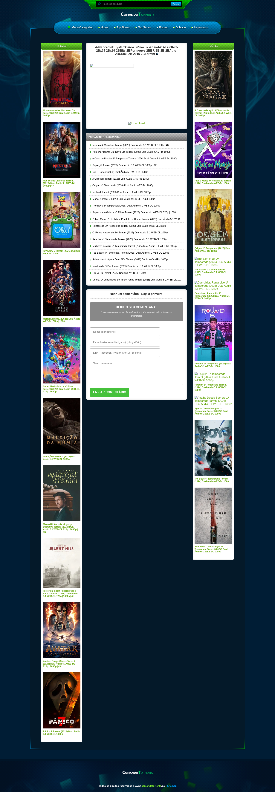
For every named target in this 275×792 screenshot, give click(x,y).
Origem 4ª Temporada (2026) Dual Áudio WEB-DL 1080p (122, 185)
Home (104, 27)
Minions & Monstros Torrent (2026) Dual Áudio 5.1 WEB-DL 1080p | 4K (130, 145)
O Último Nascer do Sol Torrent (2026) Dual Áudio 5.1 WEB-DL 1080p (130, 232)
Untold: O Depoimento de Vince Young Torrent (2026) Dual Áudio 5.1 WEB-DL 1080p (138, 279)
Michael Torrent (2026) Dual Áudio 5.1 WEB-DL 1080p (121, 192)
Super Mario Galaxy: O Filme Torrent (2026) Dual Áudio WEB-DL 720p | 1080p (134, 212)
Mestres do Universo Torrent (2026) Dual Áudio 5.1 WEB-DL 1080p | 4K (59, 183)
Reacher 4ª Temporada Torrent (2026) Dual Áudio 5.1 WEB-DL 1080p (129, 239)
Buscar (176, 4)
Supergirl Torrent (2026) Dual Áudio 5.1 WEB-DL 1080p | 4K (124, 165)
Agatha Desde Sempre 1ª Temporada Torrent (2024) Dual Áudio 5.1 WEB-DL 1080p (211, 411)
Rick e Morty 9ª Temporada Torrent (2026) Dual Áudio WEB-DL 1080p (213, 182)
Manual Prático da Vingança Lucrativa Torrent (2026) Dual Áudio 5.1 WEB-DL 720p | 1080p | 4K (60, 528)
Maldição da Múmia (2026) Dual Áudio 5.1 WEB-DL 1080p (59, 457)
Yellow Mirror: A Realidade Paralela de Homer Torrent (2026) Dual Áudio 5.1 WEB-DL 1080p (138, 219)
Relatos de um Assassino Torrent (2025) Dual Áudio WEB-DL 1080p (129, 225)
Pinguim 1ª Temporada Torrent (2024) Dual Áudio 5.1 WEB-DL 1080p (211, 387)
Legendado (200, 27)
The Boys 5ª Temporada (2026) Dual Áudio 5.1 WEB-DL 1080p (126, 205)
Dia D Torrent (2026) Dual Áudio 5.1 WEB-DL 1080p (120, 172)
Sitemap (172, 786)
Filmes (163, 27)
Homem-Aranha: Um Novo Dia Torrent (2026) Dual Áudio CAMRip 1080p (131, 151)
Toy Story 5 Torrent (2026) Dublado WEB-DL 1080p (61, 252)
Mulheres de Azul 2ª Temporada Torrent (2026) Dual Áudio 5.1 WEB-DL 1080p (134, 246)
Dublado (181, 27)
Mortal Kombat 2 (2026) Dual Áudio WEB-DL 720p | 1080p (123, 199)
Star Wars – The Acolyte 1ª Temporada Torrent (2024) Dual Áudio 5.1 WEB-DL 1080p (211, 549)
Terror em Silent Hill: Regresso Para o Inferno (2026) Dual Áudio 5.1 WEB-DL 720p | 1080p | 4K (60, 593)
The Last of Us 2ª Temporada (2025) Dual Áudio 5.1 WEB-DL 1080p (211, 272)
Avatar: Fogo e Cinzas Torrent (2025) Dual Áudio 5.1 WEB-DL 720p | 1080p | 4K (59, 664)
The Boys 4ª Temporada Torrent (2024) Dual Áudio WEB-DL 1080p (212, 480)
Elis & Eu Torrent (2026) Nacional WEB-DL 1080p (119, 273)
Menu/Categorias (82, 27)
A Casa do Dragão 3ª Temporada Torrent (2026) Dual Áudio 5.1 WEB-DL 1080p (134, 158)
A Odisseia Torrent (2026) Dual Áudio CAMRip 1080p (120, 178)
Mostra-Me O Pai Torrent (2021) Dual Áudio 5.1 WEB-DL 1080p (126, 266)
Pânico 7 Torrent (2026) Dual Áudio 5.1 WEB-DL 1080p (61, 732)
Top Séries (144, 27)
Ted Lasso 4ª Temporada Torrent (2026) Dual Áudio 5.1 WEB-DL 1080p (130, 252)
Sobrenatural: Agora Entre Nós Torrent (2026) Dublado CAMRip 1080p (130, 259)
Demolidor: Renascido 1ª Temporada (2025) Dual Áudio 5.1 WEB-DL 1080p (212, 296)
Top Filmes (123, 27)
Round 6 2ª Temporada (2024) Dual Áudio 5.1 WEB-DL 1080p (213, 365)
